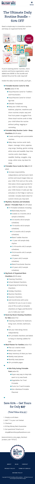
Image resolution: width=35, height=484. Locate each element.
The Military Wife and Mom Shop (9, 3)
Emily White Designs (21, 478)
